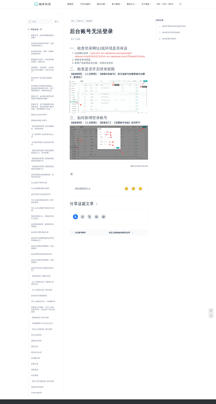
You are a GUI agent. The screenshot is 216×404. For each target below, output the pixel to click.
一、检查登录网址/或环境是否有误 (172, 26)
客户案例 (116, 4)
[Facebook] (82, 216)
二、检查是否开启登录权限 (169, 32)
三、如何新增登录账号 (167, 39)
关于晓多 (146, 4)
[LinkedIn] (96, 216)
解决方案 (101, 4)
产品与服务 (85, 4)
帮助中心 (80, 21)
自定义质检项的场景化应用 (119, 232)
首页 (72, 21)
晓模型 (70, 4)
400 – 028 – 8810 (164, 4)
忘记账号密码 (80, 232)
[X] (89, 216)
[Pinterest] (103, 216)
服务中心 (131, 4)
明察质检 (89, 21)
